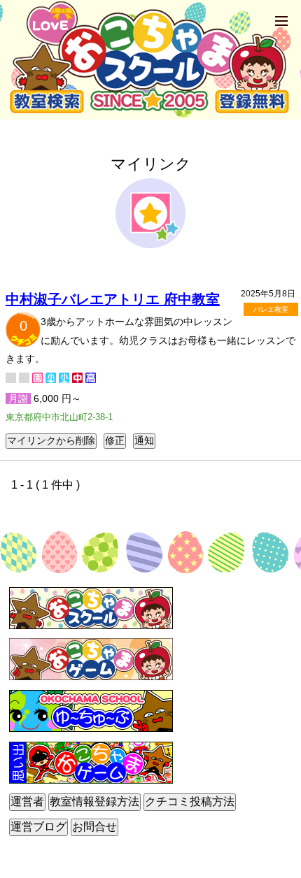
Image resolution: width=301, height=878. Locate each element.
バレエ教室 (270, 309)
